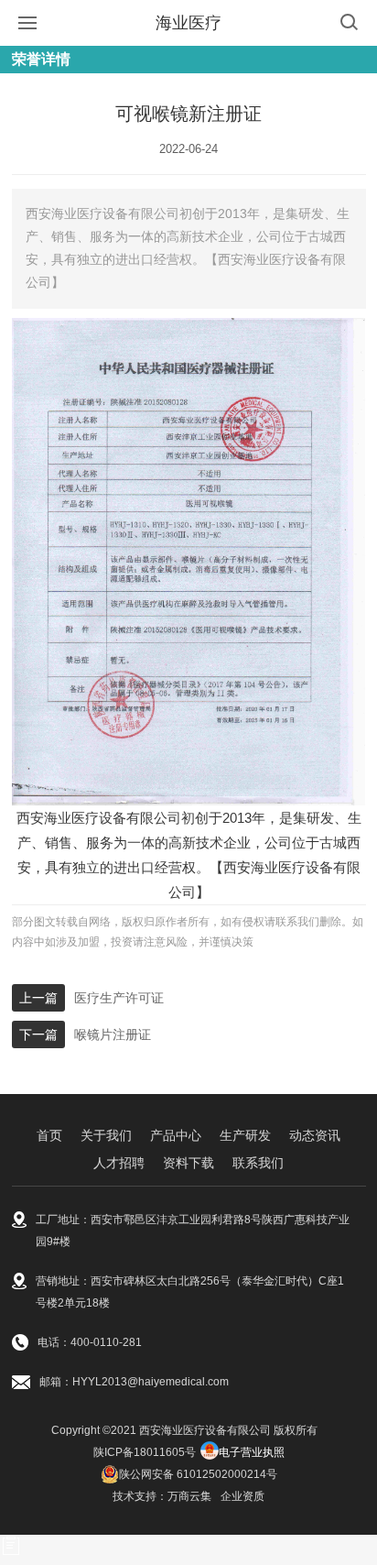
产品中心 (175, 1135)
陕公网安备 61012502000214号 (198, 1474)
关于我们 (106, 1135)
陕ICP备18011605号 (144, 1452)
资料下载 (188, 1162)
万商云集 (189, 1496)
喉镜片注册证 (112, 1034)
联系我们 (258, 1162)
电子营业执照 (252, 1452)
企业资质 (242, 1496)
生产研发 (245, 1135)
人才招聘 (119, 1162)
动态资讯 (314, 1135)
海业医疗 (188, 23)
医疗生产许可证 (119, 997)
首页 (49, 1135)
